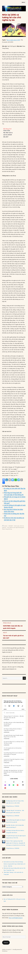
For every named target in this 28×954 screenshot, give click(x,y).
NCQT (5, 525)
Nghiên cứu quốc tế (6, 949)
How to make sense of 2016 (13, 40)
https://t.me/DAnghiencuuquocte (16, 917)
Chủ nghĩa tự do (11, 527)
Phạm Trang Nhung (7, 529)
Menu (23, 2)
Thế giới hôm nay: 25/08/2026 (12, 848)
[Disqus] (14, 555)
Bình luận (16, 525)
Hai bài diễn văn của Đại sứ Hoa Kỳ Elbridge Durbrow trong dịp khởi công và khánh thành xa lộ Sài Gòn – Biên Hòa (14, 864)
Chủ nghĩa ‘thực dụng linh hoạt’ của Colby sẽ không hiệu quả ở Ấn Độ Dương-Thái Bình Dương (13, 772)
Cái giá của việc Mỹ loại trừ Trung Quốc (12, 765)
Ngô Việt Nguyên (20, 527)
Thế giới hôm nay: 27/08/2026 (12, 806)
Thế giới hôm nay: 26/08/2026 (12, 815)
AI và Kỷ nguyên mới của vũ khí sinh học (13, 748)
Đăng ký (6, 942)
